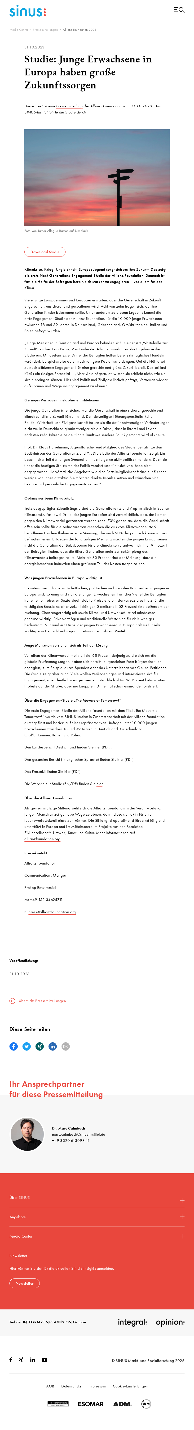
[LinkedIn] (32, 1360)
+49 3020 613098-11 (71, 1140)
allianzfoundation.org (42, 838)
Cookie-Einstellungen (130, 1386)
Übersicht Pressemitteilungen (42, 1000)
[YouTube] (45, 1360)
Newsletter (25, 1283)
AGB (50, 1386)
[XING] (21, 1360)
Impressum (97, 1386)
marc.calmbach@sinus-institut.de (78, 1134)
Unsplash (81, 230)
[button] (13, 1046)
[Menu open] (179, 10)
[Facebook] (10, 1360)
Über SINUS (19, 1197)
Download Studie (45, 251)
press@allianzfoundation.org (52, 911)
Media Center (20, 1236)
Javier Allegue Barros (53, 230)
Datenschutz (71, 1386)
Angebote (17, 1216)
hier (98, 747)
